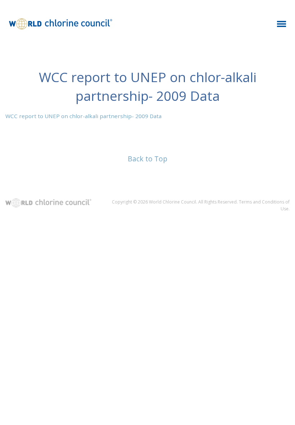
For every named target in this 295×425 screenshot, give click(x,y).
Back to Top (147, 158)
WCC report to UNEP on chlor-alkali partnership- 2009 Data (83, 116)
